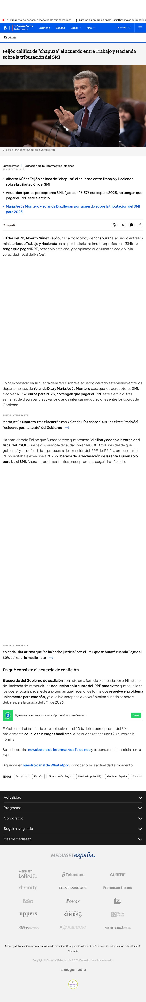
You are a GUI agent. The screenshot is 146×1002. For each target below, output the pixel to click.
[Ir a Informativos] (22, 27)
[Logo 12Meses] (117, 914)
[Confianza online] (73, 988)
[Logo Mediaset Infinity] (28, 874)
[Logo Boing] (28, 901)
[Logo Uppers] (28, 914)
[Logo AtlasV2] (28, 927)
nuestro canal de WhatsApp (45, 765)
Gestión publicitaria (126, 946)
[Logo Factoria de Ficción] (117, 888)
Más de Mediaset (17, 839)
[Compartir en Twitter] (123, 225)
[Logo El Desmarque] (73, 888)
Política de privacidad (54, 946)
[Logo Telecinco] (73, 874)
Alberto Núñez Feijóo (60, 776)
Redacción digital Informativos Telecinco (49, 165)
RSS (139, 946)
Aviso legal (10, 946)
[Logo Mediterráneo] (118, 927)
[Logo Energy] (73, 901)
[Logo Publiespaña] (73, 927)
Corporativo (14, 818)
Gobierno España (117, 776)
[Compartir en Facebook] (140, 225)
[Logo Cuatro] (117, 874)
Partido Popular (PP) (89, 776)
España (10, 37)
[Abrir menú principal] (140, 28)
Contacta (73, 951)
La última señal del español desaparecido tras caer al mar (38, 20)
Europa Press (11, 165)
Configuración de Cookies (80, 946)
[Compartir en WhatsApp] (114, 225)
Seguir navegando (18, 828)
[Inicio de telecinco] (5, 28)
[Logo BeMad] (118, 901)
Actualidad (22, 776)
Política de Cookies (104, 946)
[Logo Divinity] (28, 888)
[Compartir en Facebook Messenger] (131, 225)
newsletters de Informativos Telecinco (59, 749)
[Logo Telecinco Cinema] (73, 914)
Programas (12, 807)
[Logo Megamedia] (75, 970)
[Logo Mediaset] (73, 857)
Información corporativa (29, 946)
